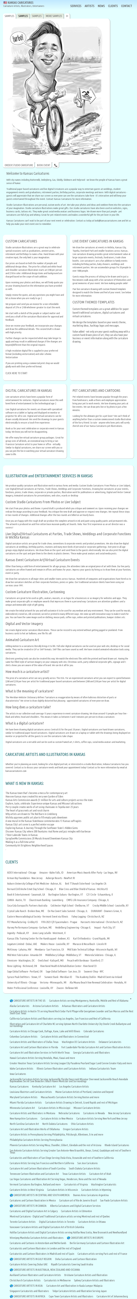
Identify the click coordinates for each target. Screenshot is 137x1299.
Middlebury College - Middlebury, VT (63, 954)
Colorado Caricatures (94, 1031)
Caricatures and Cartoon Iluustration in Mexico (33, 1200)
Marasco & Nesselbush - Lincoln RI (89, 943)
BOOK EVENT (43, 165)
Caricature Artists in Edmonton (76, 1211)
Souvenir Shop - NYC (94, 971)
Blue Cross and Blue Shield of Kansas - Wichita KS (83, 889)
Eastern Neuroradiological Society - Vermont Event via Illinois (37, 916)
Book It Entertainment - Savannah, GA (26, 894)
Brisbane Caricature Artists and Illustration (85, 1275)
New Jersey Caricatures (119, 1113)
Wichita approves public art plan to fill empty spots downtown (36, 817)
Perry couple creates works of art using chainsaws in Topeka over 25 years (42, 806)
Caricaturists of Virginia (76, 1184)
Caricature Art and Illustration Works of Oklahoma (35, 1129)
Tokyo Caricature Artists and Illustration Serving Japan (79, 1291)
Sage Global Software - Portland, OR (24, 971)
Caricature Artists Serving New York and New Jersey (101, 1118)
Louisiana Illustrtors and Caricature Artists (31, 1091)
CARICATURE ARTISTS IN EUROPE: (87, 1237)
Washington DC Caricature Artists (78, 1041)
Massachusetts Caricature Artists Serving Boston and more (70, 1097)
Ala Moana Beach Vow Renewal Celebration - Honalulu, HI (98, 982)
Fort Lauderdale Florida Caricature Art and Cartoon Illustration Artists (95, 1047)
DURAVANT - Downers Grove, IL (106, 911)
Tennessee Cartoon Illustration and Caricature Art (34, 1173)
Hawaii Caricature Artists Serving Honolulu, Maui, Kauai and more (42, 1057)
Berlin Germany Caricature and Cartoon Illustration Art (97, 1243)
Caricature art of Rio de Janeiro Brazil (78, 1200)
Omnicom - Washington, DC (21, 960)
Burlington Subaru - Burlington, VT (65, 894)
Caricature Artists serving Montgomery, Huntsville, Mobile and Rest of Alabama (88, 1000)
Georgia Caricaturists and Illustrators (91, 1052)
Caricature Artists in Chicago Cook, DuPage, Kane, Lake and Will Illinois (45, 1031)
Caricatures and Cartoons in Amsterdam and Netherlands (38, 1243)
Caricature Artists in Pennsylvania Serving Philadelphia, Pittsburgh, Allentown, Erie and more (56, 1134)
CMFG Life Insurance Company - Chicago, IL (87, 900)
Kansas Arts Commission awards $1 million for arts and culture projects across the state (49, 799)
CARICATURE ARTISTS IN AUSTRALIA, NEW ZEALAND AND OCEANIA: (47, 1269)
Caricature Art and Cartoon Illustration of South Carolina (37, 1168)
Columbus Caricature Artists (23, 1036)
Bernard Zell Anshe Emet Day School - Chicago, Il (31, 889)
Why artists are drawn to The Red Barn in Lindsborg (31, 813)
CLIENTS (113, 5)
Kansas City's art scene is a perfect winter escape (30, 824)
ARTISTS (89, 5)
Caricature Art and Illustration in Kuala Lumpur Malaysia (74, 1285)
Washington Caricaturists (103, 1184)
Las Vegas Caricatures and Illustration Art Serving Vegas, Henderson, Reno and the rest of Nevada (58, 1179)
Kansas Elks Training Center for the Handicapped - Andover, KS (38, 938)
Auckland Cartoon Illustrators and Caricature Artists (35, 1275)
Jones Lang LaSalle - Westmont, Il (48, 932)
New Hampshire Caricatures (23, 1118)
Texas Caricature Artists (74, 1173)
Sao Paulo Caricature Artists (114, 1200)
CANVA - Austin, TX (16, 900)
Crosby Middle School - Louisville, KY (110, 905)
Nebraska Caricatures (69, 1113)
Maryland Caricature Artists (23, 1097)
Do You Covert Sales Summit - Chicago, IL (68, 911)
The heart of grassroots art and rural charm (27, 810)
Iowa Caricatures (18, 1073)
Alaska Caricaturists (19, 1005)
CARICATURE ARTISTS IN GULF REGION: (33, 1259)
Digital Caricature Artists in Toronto (57, 1221)
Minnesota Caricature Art (22, 1107)
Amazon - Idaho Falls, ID (51, 872)
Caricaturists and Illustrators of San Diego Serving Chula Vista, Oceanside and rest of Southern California (62, 1157)
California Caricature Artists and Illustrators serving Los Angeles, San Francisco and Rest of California (60, 1018)
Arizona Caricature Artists (46, 1005)
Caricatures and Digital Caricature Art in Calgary (34, 1211)
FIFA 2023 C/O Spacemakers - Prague (59, 922)
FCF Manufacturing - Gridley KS (22, 922)
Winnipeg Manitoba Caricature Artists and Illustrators (36, 1237)
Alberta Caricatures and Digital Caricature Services (75, 1205)
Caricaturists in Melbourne (57, 1280)
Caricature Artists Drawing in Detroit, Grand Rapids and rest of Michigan (81, 1102)
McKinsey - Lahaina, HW (19, 949)
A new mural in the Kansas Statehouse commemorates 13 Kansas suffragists (43, 820)
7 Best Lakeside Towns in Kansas (22, 834)
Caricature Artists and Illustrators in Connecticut (65, 1036)
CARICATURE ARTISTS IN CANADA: (30, 1205)
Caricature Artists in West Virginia (27, 1189)
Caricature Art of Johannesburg (112, 1296)
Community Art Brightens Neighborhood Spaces (29, 845)
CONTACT (126, 5)
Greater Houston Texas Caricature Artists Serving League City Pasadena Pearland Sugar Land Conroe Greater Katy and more (71, 1063)
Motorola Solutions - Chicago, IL (100, 954)
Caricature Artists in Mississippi (54, 1107)
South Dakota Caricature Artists (84, 1168)
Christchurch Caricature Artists (25, 1280)
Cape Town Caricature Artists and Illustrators (71, 1296)
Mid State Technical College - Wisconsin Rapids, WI (92, 949)
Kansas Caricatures (19, 1086)
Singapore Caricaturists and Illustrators (29, 1291)
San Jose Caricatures (87, 1163)
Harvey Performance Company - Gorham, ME (29, 927)
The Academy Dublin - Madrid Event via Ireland (98, 976)
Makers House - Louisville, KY (54, 943)
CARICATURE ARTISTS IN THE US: (30, 1000)
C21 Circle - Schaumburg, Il (99, 894)
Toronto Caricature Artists (23, 1221)
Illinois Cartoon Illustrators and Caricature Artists (61, 1068)
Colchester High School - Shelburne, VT (70, 905)
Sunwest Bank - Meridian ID (58, 976)
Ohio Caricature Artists (82, 1123)
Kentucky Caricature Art (44, 1086)
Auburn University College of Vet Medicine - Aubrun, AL (34, 883)
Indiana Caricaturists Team (102, 1068)
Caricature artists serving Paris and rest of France (102, 1253)
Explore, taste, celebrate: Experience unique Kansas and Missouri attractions (44, 803)
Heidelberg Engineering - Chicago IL (73, 927)
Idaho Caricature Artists (21, 1068)
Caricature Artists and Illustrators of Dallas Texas (34, 1041)
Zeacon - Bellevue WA (67, 987)
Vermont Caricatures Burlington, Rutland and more (35, 1184)
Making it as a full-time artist (20, 841)
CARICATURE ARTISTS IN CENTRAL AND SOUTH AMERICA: (42, 1195)
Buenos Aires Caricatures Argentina (91, 1195)
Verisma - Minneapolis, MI (53, 982)
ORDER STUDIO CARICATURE (19, 165)
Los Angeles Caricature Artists (74, 1086)
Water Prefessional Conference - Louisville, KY (30, 987)
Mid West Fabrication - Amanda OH (24, 954)
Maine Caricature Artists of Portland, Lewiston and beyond (84, 1091)
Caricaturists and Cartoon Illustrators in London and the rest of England (45, 1248)
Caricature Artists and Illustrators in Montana (32, 1113)
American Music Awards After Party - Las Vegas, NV (92, 872)
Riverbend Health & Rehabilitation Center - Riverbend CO (68, 965)
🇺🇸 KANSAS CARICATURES (23, 4)
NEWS (101, 5)
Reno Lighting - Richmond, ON (22, 965)
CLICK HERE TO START (16, 373)
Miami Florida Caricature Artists (26, 1102)
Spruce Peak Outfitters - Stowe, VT (24, 976)
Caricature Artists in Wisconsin (62, 1189)
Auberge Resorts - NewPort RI (60, 878)
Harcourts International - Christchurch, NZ (102, 922)
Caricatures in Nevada (94, 1113)
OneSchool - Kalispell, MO (51, 960)
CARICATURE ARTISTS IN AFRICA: (29, 1296)
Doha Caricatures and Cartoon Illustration (76, 1259)
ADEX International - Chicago (21, 872)
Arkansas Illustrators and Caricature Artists (83, 1005)
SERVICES (75, 5)
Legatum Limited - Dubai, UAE (22, 943)
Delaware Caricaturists (110, 1041)
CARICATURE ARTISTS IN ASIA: (28, 1285)
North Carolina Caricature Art (24, 1123)
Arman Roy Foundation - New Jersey (24, 878)
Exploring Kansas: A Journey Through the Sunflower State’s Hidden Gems (42, 827)
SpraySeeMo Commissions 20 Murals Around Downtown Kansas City (39, 838)
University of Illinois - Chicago (22, 982)
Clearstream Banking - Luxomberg (46, 900)
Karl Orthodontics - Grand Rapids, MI (91, 938)
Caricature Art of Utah (100, 1173)
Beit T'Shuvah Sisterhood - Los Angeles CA (85, 883)
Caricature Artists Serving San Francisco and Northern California (42, 1163)
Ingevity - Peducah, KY (18, 932)
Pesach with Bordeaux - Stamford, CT (85, 960)
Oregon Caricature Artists (75, 1129)
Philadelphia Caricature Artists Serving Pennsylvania (36, 1139)
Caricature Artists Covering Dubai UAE (29, 1264)
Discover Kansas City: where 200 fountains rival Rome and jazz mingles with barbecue (48, 831)
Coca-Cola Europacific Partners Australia (27, 905)
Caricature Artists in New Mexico (57, 1118)
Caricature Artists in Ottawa (92, 1221)
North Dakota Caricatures (55, 1123)
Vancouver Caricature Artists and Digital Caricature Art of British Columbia (47, 1227)
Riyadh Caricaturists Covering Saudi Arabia (72, 1264)
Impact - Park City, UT (104, 927)
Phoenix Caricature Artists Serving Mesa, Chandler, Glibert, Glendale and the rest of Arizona (55, 1145)
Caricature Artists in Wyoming (96, 1189)
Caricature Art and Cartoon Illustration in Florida (34, 1047)
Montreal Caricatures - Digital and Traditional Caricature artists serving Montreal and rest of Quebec (60, 1216)
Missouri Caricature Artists (87, 1107)
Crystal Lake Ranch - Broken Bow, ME (25, 911)
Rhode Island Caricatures (117, 1145)
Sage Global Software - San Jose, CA (63, 971)
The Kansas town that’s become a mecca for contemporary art (36, 792)
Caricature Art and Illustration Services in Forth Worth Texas (40, 1052)
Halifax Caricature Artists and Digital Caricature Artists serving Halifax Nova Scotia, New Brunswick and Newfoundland (68, 1232)
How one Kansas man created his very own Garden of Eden (34, 796)
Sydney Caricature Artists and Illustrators (94, 1280)
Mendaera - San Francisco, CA (49, 949)
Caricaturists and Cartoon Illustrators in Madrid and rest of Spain (42, 1253)
